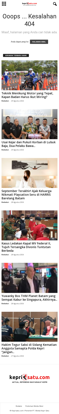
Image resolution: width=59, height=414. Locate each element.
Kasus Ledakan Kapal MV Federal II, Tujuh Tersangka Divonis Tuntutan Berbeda (26, 247)
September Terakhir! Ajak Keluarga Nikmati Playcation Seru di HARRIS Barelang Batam (26, 194)
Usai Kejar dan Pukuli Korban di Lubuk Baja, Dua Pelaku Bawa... (29, 144)
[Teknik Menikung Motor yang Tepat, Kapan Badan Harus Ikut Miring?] (29, 75)
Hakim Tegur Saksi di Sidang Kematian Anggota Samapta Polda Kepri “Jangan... (29, 348)
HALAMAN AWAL (39, 42)
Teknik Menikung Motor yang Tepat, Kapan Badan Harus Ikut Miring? (27, 95)
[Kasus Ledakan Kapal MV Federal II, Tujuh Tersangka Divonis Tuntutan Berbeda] (29, 225)
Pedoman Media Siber (34, 406)
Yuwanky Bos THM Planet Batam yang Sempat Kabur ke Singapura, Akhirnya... (29, 298)
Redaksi (5, 101)
